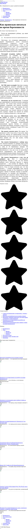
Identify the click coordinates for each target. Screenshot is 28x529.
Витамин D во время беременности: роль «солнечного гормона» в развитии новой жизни (13, 508)
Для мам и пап (6, 16)
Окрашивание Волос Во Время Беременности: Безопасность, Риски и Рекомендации (11, 443)
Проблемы (5, 337)
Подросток (8, 13)
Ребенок (8, 14)
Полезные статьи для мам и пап (10, 336)
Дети (4, 11)
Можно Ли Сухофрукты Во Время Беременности (12, 465)
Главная (2, 19)
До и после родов (7, 9)
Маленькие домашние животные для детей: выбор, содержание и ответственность (15, 318)
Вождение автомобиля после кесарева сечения (14, 316)
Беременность (6, 8)
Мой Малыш (3, 3)
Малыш (7, 12)
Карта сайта (6, 17)
